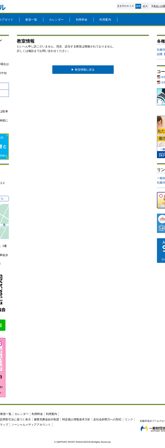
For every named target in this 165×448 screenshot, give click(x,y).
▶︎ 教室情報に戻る (83, 69)
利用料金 (82, 19)
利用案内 (105, 19)
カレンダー (56, 19)
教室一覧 (31, 19)
